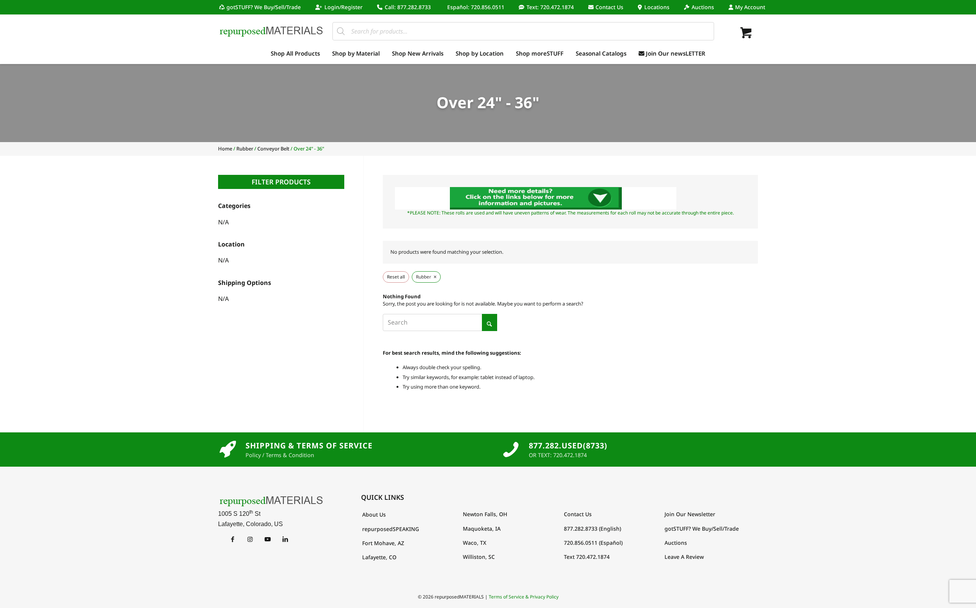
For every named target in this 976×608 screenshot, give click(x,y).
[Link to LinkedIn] (285, 539)
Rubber (244, 148)
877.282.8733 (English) (592, 528)
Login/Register (343, 7)
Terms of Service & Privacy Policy (524, 597)
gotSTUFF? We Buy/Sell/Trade (263, 7)
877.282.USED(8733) (568, 445)
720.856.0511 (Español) (593, 542)
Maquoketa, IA (482, 528)
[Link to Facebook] (232, 539)
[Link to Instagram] (249, 539)
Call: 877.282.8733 (408, 7)
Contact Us (609, 7)
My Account (750, 7)
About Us (374, 514)
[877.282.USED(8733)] (510, 449)
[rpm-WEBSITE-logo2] (273, 501)
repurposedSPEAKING (390, 529)
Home (225, 148)
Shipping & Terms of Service (309, 445)
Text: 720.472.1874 (550, 7)
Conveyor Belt (273, 148)
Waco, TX (474, 542)
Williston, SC (479, 556)
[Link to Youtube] (267, 539)
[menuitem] (262, 7)
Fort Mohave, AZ (383, 543)
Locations (656, 7)
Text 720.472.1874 (587, 556)
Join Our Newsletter (690, 514)
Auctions (703, 7)
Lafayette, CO (379, 557)
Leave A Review (684, 556)
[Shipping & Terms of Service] (227, 449)
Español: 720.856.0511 (475, 7)
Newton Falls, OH (485, 514)
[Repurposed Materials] (271, 31)
